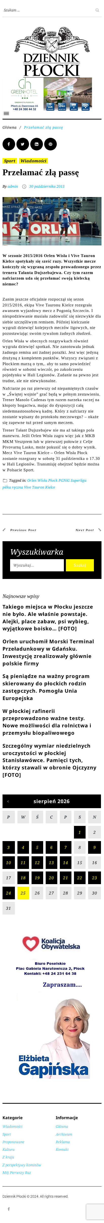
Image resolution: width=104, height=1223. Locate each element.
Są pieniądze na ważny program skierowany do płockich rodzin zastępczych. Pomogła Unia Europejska (46, 687)
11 (23, 862)
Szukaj (80, 565)
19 (37, 878)
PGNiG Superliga (72, 480)
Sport (9, 161)
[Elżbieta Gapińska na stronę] (52, 1078)
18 (23, 878)
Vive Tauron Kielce (39, 487)
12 (37, 862)
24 (8, 893)
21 (65, 878)
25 (23, 893)
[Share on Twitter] (22, 144)
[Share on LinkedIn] (36, 144)
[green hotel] (52, 80)
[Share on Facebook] (9, 144)
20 (51, 878)
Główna (10, 127)
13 (51, 862)
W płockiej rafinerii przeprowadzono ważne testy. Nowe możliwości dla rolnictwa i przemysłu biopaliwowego (47, 722)
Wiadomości (33, 161)
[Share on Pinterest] (50, 144)
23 (94, 878)
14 (65, 862)
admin (13, 186)
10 (8, 862)
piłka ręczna (13, 487)
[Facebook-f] (9, 1209)
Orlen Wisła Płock (42, 480)
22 (79, 878)
